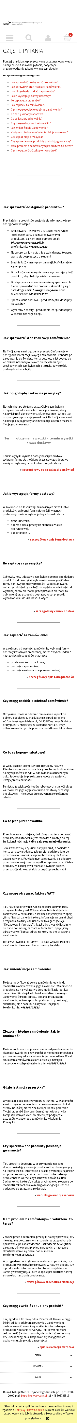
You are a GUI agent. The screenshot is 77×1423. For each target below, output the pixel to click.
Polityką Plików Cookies (29, 1410)
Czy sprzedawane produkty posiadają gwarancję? (41, 141)
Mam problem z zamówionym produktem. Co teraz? (42, 146)
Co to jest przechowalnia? (26, 118)
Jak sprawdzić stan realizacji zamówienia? (36, 87)
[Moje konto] (48, 38)
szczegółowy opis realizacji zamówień (48, 469)
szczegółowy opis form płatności (51, 677)
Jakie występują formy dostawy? (31, 96)
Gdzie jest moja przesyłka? (27, 137)
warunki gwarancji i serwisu (55, 1195)
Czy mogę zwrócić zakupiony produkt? (34, 150)
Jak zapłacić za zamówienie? (28, 105)
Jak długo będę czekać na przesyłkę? (33, 91)
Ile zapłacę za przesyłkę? (26, 100)
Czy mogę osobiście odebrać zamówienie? (36, 109)
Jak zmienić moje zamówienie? (29, 128)
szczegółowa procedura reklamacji (50, 1282)
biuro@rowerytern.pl (34, 1395)
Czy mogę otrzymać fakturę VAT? (31, 123)
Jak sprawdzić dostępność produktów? (34, 82)
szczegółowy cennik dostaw (55, 611)
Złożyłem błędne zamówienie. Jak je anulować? (39, 132)
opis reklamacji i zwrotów (56, 1347)
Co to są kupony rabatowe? (27, 114)
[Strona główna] (38, 23)
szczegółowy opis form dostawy (52, 539)
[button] (9, 38)
